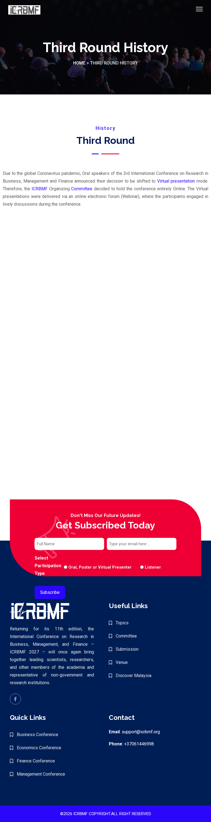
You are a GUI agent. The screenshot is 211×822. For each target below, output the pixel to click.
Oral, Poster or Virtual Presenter (100, 567)
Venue (122, 662)
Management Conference (41, 774)
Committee (81, 188)
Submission (127, 649)
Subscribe (50, 592)
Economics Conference (39, 747)
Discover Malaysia (133, 675)
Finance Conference (36, 761)
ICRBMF (40, 188)
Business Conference (37, 734)
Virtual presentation (176, 181)
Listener (148, 567)
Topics (122, 622)
